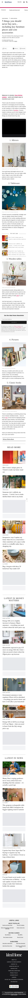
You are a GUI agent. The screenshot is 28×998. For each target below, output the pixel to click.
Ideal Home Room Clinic (7, 945)
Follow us (16, 48)
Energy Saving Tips (21, 927)
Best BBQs (20, 934)
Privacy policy (14, 972)
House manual (5, 18)
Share (5, 48)
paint (17, 295)
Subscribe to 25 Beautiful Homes (21, 946)
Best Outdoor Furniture (7, 937)
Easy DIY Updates (20, 925)
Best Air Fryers (20, 937)
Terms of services (17, 326)
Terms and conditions (14, 970)
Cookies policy (14, 975)
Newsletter (23, 48)
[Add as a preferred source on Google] (14, 986)
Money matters (14, 18)
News (16, 41)
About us (14, 959)
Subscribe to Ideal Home (7, 943)
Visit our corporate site (18, 992)
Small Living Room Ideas (7, 925)
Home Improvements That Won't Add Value (7, 928)
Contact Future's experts (14, 961)
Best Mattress (8, 934)
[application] (14, 127)
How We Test (14, 968)
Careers (14, 977)
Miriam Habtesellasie (8, 40)
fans (6, 417)
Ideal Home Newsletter (20, 943)
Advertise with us (14, 966)
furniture (16, 110)
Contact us (14, 964)
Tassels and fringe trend (14, 10)
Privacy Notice (19, 327)
